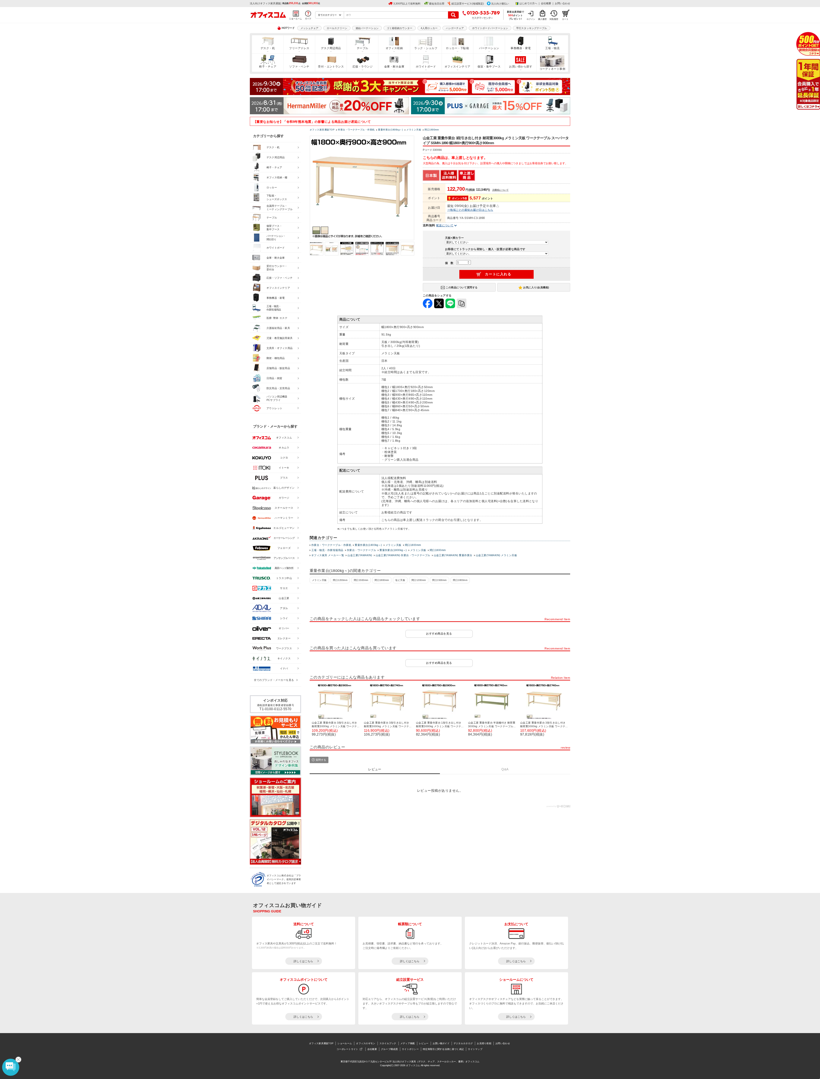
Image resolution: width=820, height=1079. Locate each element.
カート (565, 19)
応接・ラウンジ (363, 66)
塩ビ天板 (400, 580)
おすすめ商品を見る (439, 633)
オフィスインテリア (457, 66)
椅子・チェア (267, 66)
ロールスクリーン (337, 28)
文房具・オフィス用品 (279, 348)
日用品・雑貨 (274, 378)
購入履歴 (542, 19)
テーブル (362, 48)
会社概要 (546, 3)
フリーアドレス (299, 48)
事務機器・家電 (521, 48)
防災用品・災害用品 (278, 388)
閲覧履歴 (554, 19)
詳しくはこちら (303, 961)
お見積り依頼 (484, 1043)
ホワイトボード (426, 66)
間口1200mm (340, 580)
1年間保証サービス (808, 84)
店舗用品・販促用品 (278, 368)
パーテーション (489, 48)
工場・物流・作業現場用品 (327, 550)
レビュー (424, 1043)
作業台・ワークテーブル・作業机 (331, 545)
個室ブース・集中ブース (274, 227)
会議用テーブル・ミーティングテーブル (279, 207)
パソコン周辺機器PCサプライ (276, 398)
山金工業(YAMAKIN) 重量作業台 (453, 555)
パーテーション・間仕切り (276, 238)
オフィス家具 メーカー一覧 (327, 555)
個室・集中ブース (489, 66)
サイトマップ (475, 1049)
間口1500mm (361, 580)
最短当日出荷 (436, 3)
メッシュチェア (309, 28)
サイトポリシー (410, 1049)
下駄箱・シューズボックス (276, 197)
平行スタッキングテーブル (531, 28)
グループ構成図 (389, 1049)
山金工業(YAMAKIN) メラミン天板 (496, 555)
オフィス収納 (394, 48)
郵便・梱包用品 (275, 358)
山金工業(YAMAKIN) (359, 555)
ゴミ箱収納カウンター (399, 28)
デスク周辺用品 (331, 48)
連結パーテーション (367, 28)
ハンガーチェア (455, 28)
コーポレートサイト (347, 1049)
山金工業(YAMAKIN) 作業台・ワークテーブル (403, 555)
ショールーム (344, 1043)
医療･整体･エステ (276, 318)
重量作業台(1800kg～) (368, 545)
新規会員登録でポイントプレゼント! (515, 15)
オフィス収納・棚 (276, 177)
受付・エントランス (331, 66)
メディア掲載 (407, 1043)
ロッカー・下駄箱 (457, 48)
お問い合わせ (562, 3)
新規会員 (808, 44)
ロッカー (271, 187)
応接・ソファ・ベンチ (279, 277)
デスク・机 (268, 48)
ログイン (531, 19)
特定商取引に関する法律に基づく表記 (443, 1049)
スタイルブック (387, 1043)
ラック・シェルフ (425, 48)
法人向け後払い (500, 3)
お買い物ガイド (441, 1043)
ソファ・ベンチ (299, 66)
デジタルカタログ (463, 1043)
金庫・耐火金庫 (394, 66)
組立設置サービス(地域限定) (467, 3)
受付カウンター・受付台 (276, 268)
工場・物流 (552, 48)
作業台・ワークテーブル (361, 550)
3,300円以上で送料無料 (406, 3)
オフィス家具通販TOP (321, 1043)
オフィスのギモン (365, 1043)
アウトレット (274, 408)
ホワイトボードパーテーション (490, 28)
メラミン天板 (393, 545)
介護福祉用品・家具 (278, 328)
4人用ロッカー (429, 28)
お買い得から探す (520, 66)
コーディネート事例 (552, 68)
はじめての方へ (528, 3)
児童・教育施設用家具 (279, 338)
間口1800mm (413, 545)
